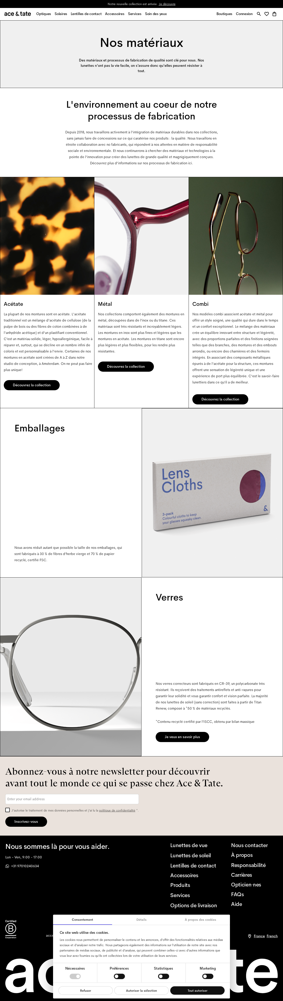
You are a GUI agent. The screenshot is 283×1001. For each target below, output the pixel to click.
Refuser (85, 990)
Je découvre (167, 4)
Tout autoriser (197, 990)
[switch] (119, 976)
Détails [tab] (141, 920)
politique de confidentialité (117, 810)
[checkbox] (7, 810)
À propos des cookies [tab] (200, 920)
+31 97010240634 (25, 866)
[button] (268, 14)
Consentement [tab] (82, 920)
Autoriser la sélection (141, 990)
